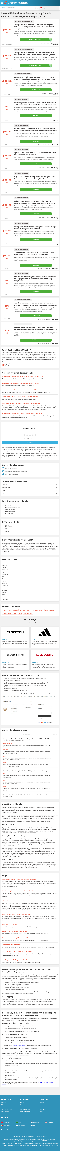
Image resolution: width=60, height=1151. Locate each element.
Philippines (7, 1125)
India (19, 1122)
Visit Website (30, 442)
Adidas (4, 592)
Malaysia (50, 1122)
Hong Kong (7, 1122)
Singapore (46, 8)
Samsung (4, 563)
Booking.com (5, 579)
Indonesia (36, 1122)
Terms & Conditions (6, 1109)
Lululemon (5, 565)
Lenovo (4, 567)
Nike (3, 576)
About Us (3, 1102)
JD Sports (4, 590)
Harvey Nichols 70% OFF (20, 1045)
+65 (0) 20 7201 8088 (11, 468)
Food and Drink (13, 610)
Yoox (3, 588)
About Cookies (5, 1111)
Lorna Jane (5, 599)
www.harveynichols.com (12, 474)
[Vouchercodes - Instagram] (34, 8)
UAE (34, 1125)
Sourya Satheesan (55, 43)
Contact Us (4, 1107)
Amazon (4, 597)
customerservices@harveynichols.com (16, 471)
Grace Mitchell (55, 94)
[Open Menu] (2, 3)
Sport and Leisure (50, 610)
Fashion (5, 610)
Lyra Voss (8, 364)
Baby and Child (28, 613)
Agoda (4, 572)
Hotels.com (5, 585)
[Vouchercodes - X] (37, 8)
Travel (20, 613)
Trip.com (4, 583)
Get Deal (35, 115)
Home (3, 8)
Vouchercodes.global (29, 1136)
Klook (3, 594)
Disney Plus (5, 574)
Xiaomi (4, 581)
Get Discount (36, 90)
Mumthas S (55, 144)
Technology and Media (9, 613)
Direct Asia (5, 570)
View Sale (36, 141)
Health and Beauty (25, 610)
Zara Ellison (55, 69)
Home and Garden (38, 610)
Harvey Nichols (11, 8)
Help (2, 1105)
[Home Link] (16, 3)
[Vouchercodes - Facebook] (32, 8)
